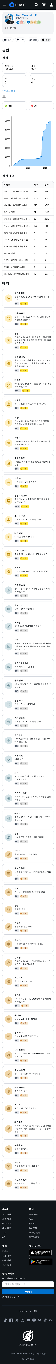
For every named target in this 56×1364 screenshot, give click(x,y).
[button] (36, 5)
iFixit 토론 (6, 1223)
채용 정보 (6, 1228)
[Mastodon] (34, 1320)
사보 (4, 1232)
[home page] (17, 4)
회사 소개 (6, 1214)
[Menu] (4, 4)
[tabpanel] (28, 619)
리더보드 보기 (8, 90)
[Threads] (45, 1320)
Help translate (26, 1311)
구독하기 (28, 1291)
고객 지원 (6, 1218)
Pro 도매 (33, 1228)
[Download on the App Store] (40, 1252)
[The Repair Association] (51, 1320)
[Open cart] (44, 5)
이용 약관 (6, 1260)
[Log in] (51, 5)
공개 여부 (6, 1255)
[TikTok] (5, 1320)
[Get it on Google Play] (40, 1261)
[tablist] (28, 39)
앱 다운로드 (35, 1245)
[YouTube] (28, 1320)
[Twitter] (17, 1320)
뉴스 (31, 1218)
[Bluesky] (39, 1320)
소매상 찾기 (34, 1232)
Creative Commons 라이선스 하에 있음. (28, 1353)
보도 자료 (33, 1214)
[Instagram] (22, 1320)
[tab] (7, 40)
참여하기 (33, 1223)
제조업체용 (34, 1237)
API (3, 1237)
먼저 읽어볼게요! (12, 1297)
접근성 (5, 1251)
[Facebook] (11, 1320)
